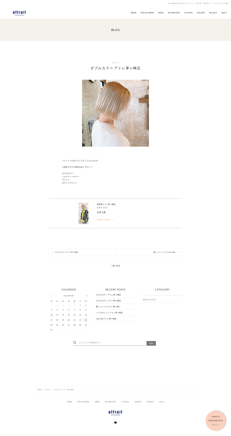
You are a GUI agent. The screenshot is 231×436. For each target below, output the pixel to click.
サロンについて (149, 299)
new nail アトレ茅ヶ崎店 (106, 318)
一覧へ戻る (115, 265)
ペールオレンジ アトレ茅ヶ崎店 (109, 312)
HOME (39, 389)
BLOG (48, 389)
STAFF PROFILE (103, 219)
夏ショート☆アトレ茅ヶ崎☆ (164, 252)
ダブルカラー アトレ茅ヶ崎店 (66, 252)
